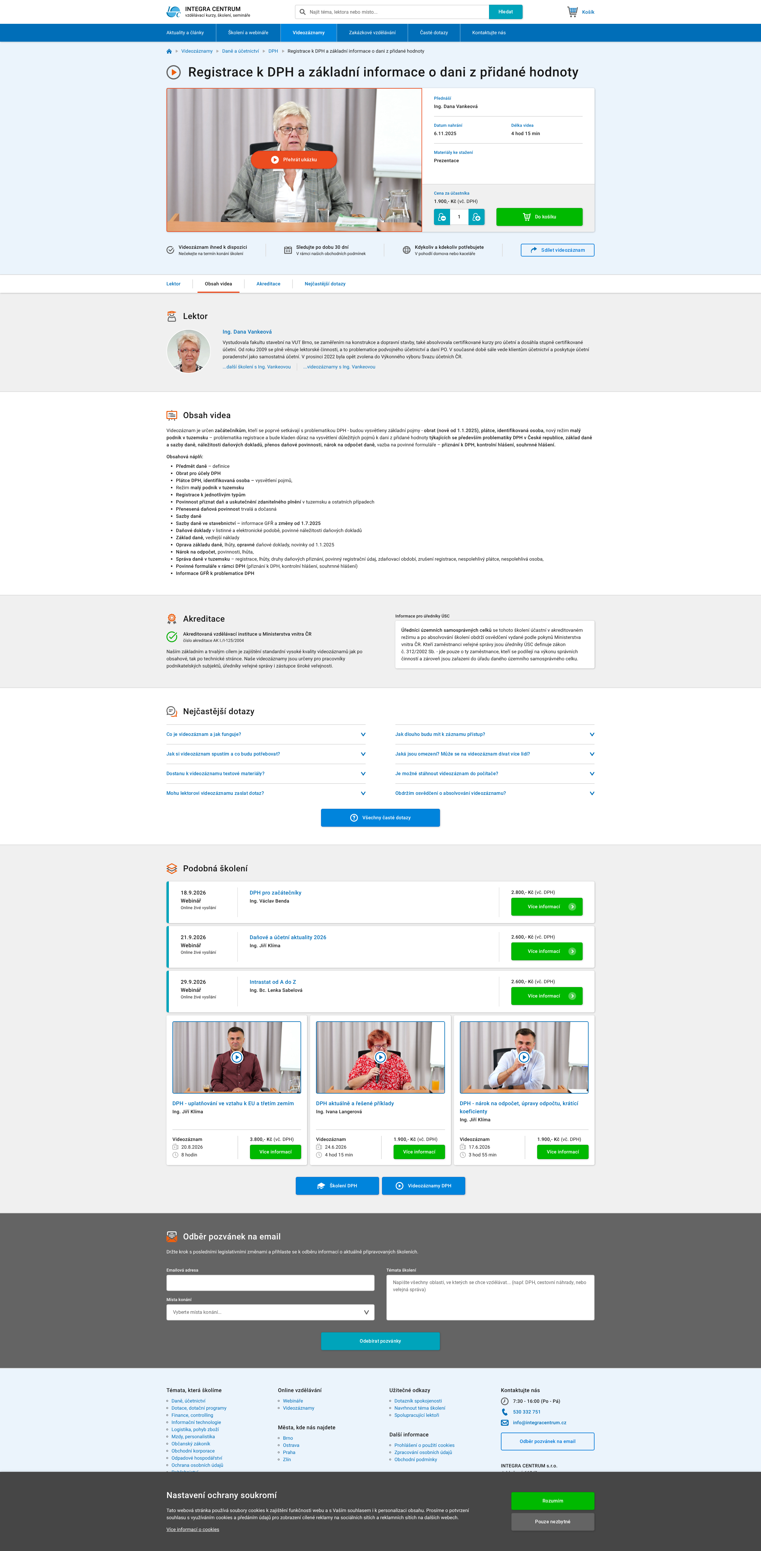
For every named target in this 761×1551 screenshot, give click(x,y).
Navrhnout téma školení (419, 1408)
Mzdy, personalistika (193, 1436)
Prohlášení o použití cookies (424, 1445)
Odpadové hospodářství (197, 1458)
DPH (273, 51)
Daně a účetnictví (240, 51)
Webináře (293, 1401)
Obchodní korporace (193, 1451)
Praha (289, 1452)
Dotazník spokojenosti (418, 1401)
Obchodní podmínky (415, 1459)
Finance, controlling (192, 1415)
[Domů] (169, 51)
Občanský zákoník (191, 1444)
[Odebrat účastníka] (442, 217)
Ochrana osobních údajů (197, 1465)
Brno (288, 1438)
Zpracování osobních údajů (423, 1452)
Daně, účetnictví (188, 1401)
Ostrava (291, 1445)
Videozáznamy (197, 51)
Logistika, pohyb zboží (195, 1429)
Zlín (287, 1459)
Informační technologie (196, 1422)
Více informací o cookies (192, 1529)
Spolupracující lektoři (416, 1415)
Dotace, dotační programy (199, 1408)
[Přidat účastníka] (476, 217)
